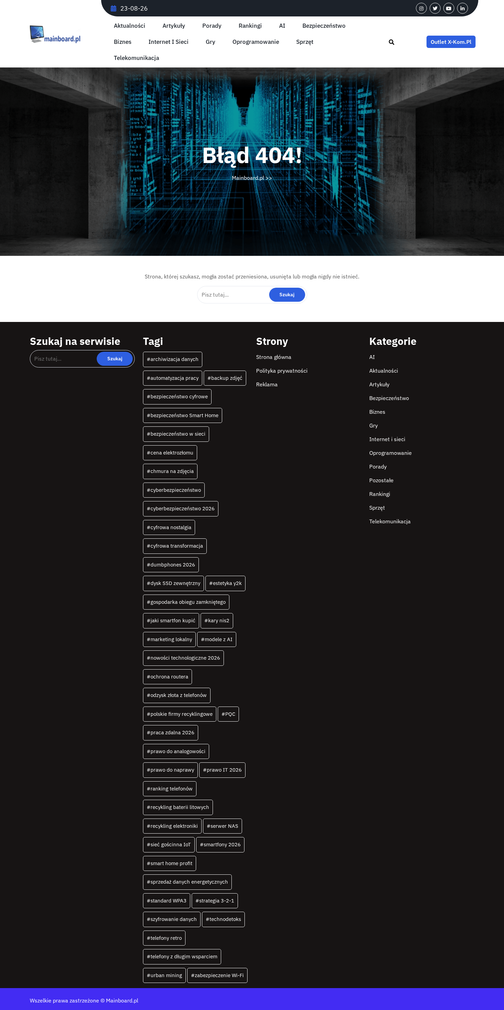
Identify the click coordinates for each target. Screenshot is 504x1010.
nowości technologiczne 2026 (185, 657)
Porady (211, 26)
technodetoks (225, 919)
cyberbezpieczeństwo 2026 (183, 508)
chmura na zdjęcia (172, 471)
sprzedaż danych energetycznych (189, 881)
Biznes (122, 42)
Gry (210, 42)
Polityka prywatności (282, 370)
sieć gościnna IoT (171, 844)
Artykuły (174, 26)
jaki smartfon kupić (173, 620)
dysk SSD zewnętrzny (175, 583)
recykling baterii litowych (180, 807)
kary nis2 (218, 620)
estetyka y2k (227, 583)
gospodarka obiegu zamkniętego (188, 602)
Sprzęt (304, 42)
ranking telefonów (172, 788)
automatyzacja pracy (175, 378)
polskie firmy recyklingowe (182, 714)
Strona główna (273, 356)
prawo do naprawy (172, 769)
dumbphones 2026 (173, 564)
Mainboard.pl (248, 177)
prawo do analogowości (178, 751)
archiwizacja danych (175, 359)
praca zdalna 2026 (172, 732)
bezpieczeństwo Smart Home (184, 415)
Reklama (267, 384)
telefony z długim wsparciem (184, 956)
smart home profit (171, 863)
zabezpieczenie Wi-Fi (219, 975)
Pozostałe (381, 480)
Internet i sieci (168, 42)
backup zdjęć (226, 378)
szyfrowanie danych (174, 919)
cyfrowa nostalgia (171, 527)
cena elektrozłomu (172, 452)
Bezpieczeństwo (324, 26)
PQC (230, 714)
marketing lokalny (171, 639)
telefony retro (166, 938)
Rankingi (250, 26)
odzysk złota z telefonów (179, 695)
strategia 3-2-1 (216, 900)
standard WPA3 (169, 900)
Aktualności (129, 26)
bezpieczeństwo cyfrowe (179, 396)
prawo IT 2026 (224, 769)
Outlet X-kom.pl (451, 41)
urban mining (166, 975)
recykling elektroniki (174, 826)
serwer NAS (224, 826)
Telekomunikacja (136, 58)
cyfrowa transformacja (177, 546)
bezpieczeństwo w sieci (178, 434)
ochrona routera (169, 676)
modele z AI (218, 639)
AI (282, 26)
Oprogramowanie (255, 42)
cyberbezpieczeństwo (176, 490)
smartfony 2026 (222, 844)
